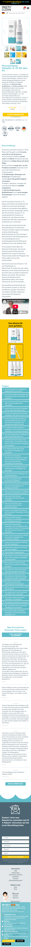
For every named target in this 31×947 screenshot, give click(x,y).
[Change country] (3, 13)
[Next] (26, 31)
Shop (15, 889)
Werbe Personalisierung (11, 931)
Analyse (6, 935)
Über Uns (15, 897)
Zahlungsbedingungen (15, 880)
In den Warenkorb (15, 115)
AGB (15, 871)
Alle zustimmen (8, 941)
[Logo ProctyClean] (7, 8)
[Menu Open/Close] (28, 8)
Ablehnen (6, 944)
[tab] (6, 48)
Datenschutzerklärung (8, 911)
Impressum (15, 876)
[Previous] (4, 31)
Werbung (6, 921)
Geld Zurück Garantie (15, 874)
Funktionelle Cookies (10, 914)
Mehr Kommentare (15, 784)
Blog (15, 887)
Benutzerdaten (8, 926)
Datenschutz (20, 862)
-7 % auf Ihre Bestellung (11, 2)
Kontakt (15, 895)
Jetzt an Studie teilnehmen (15, 635)
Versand (15, 878)
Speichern (20, 941)
